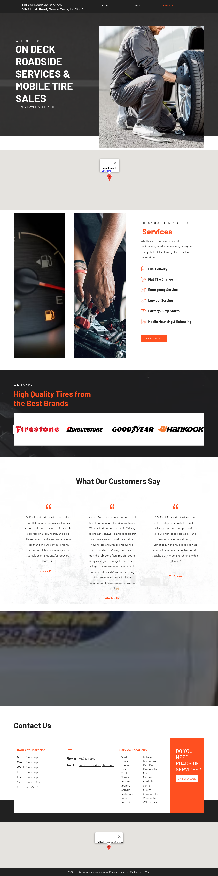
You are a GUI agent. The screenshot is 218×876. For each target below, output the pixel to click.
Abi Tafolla (112, 598)
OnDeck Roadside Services (42, 5)
